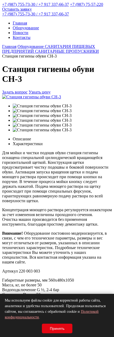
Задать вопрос (15, 92)
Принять (57, 328)
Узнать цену (40, 92)
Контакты (21, 37)
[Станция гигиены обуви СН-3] (31, 97)
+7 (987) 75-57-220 (86, 4)
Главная (20, 23)
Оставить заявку (17, 9)
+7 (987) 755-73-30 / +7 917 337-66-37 (35, 4)
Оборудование (26, 28)
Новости (20, 32)
